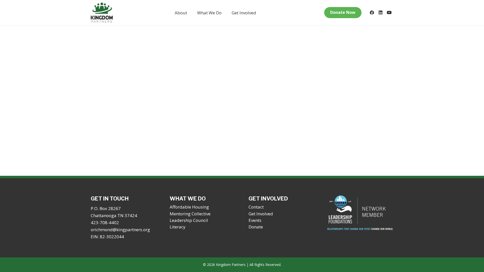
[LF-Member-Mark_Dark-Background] (360, 212)
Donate (256, 227)
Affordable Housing (189, 207)
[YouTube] (389, 12)
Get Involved (261, 214)
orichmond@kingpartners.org (120, 229)
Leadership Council (189, 220)
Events (255, 220)
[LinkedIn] (380, 12)
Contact (256, 207)
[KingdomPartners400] (102, 13)
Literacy (178, 227)
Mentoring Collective (190, 214)
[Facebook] (372, 12)
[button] (191, 12)
